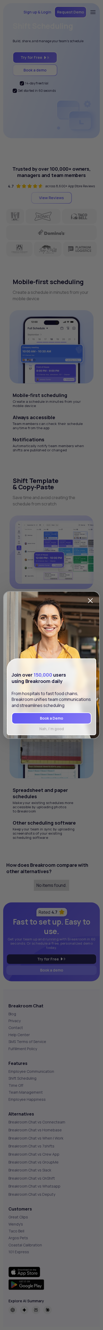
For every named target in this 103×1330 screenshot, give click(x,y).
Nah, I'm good (51, 728)
